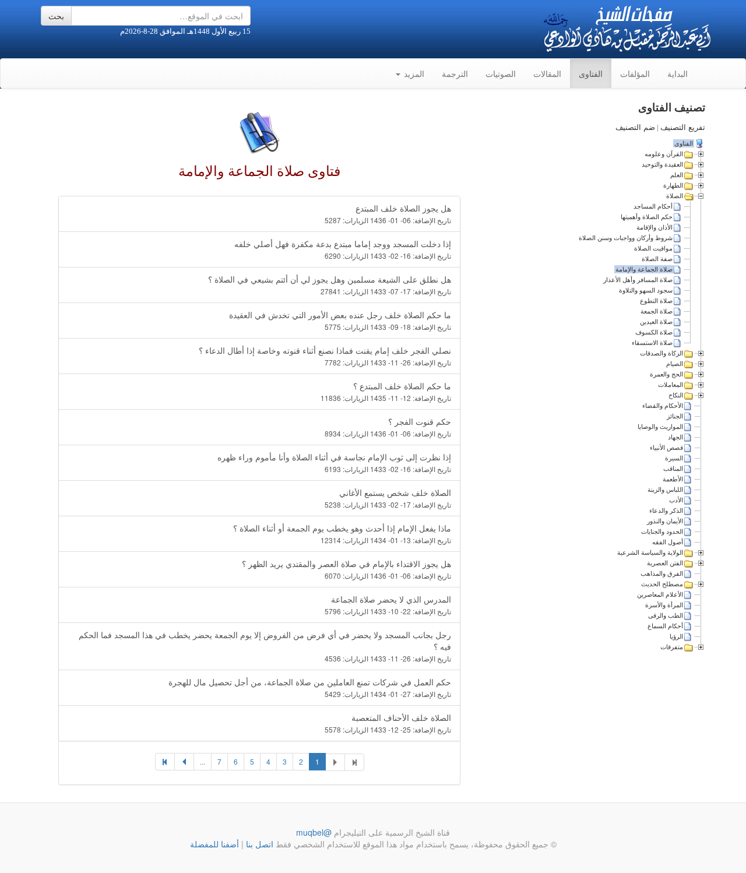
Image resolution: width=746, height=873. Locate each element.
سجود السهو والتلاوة (646, 290)
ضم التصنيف (635, 127)
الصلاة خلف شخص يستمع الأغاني (388, 498)
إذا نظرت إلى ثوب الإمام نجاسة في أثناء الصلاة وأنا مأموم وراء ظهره (334, 462)
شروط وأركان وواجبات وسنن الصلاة (626, 237)
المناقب (673, 468)
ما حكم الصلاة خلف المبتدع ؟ (386, 391)
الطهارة (673, 185)
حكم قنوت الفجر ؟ (388, 427)
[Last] (165, 761)
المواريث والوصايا (660, 426)
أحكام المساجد (653, 206)
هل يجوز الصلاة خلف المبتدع (388, 213)
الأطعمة (673, 479)
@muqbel (314, 832)
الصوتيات (500, 73)
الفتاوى (591, 73)
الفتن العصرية (665, 562)
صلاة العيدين (656, 321)
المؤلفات (635, 73)
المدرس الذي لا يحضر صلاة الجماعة (388, 604)
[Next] (184, 761)
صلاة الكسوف (654, 332)
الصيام (674, 363)
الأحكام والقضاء (662, 405)
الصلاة (674, 195)
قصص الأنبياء (666, 447)
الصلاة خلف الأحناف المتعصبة (388, 723)
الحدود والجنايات (662, 531)
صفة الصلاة (657, 258)
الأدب (676, 500)
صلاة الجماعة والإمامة (644, 269)
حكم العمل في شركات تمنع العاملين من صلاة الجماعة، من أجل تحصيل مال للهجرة (309, 687)
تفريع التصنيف (682, 127)
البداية (677, 73)
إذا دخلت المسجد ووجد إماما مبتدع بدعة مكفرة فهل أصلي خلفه (342, 249)
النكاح (675, 395)
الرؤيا (676, 636)
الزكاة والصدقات (661, 353)
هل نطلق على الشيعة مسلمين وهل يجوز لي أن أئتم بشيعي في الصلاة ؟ (329, 284)
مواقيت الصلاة (653, 248)
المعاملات (670, 384)
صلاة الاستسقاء (652, 342)
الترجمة (455, 73)
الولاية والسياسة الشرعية (650, 552)
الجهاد (675, 437)
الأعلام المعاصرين (660, 594)
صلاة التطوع (656, 300)
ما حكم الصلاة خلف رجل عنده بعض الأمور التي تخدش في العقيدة (340, 320)
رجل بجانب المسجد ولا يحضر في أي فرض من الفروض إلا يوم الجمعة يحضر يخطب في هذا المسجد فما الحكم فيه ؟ (265, 646)
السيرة (674, 458)
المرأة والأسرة (664, 604)
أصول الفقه (667, 541)
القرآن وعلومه (664, 153)
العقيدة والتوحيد (662, 164)
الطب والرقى (665, 615)
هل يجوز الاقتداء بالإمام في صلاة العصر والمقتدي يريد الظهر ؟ (346, 569)
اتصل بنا (258, 844)
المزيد (413, 73)
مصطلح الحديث (662, 583)
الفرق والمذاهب (662, 573)
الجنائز (675, 416)
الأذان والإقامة (654, 227)
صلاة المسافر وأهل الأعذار (638, 279)
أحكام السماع (665, 625)
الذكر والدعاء (666, 510)
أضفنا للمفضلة (214, 844)
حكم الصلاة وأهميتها (647, 216)
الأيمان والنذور (665, 521)
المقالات (547, 73)
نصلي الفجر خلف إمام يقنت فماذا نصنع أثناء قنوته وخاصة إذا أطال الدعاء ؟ (325, 355)
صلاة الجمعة (657, 311)
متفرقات (671, 646)
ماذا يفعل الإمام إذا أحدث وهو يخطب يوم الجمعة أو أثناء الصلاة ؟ (342, 533)
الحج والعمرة (666, 374)
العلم (676, 174)
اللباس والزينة (665, 489)
